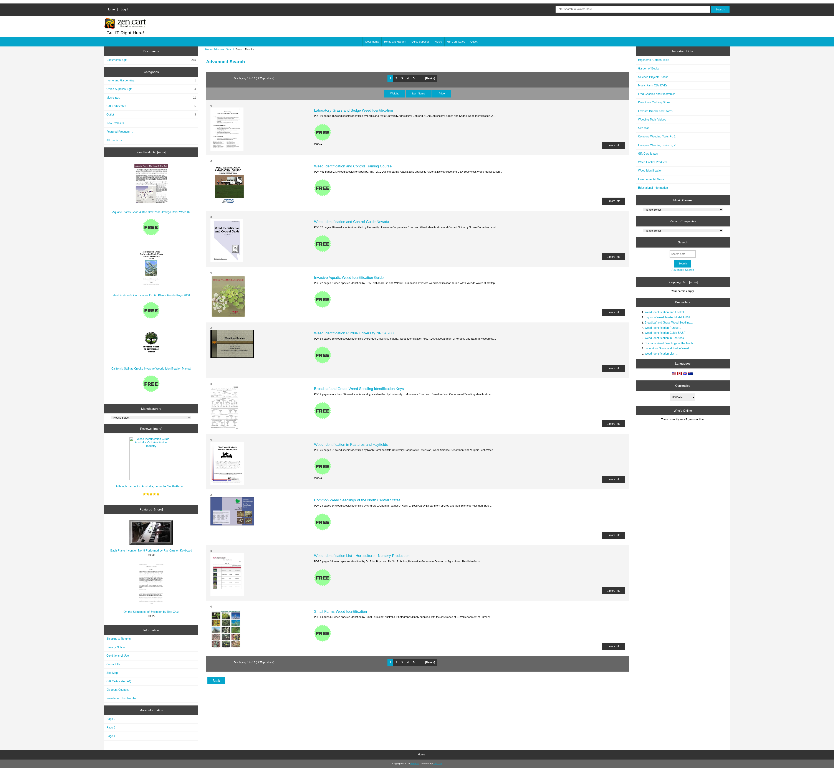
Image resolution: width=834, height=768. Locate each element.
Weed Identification (650, 170)
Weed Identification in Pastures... (666, 338)
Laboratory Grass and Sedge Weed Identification (353, 110)
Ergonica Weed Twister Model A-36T (667, 317)
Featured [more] (151, 509)
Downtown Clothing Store (654, 102)
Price (442, 93)
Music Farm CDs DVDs (653, 85)
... (420, 78)
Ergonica (414, 763)
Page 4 (110, 736)
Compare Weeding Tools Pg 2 (656, 145)
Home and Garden (395, 41)
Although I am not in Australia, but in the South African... (151, 486)
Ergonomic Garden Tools (653, 59)
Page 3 (110, 727)
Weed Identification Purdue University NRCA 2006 (354, 333)
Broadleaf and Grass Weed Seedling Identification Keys (359, 388)
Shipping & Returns (118, 638)
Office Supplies (420, 41)
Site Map (112, 672)
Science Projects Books (653, 77)
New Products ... (116, 123)
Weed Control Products (652, 162)
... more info (613, 145)
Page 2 (110, 718)
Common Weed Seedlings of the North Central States (357, 500)
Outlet (473, 41)
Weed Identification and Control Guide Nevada (351, 222)
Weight (394, 93)
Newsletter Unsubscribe (121, 698)
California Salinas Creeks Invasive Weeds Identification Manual (151, 368)
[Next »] (430, 78)
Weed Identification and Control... (666, 312)
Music (438, 41)
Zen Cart (437, 763)
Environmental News (651, 179)
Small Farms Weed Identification (340, 611)
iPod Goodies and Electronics (656, 94)
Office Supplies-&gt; (151, 89)
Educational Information (653, 187)
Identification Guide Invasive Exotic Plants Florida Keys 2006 (151, 295)
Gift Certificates (456, 41)
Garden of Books (648, 68)
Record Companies (683, 221)
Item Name (418, 93)
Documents (372, 41)
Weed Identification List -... (661, 353)
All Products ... (115, 140)
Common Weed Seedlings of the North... (670, 343)
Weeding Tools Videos (652, 119)
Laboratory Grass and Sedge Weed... (668, 348)
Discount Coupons (117, 689)
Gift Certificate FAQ (118, 681)
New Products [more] (151, 152)
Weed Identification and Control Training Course (353, 166)
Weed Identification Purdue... (663, 327)
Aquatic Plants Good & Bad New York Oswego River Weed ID (151, 212)
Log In (125, 9)
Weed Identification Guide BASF (665, 332)
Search (683, 242)
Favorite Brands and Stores (655, 111)
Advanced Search (224, 49)
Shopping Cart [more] (683, 282)
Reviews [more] (151, 428)
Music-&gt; (151, 97)
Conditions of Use (117, 655)
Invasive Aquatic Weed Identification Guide (349, 277)
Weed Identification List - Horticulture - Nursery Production (361, 555)
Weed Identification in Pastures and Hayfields (351, 444)
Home (111, 9)
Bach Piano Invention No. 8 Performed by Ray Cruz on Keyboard (151, 550)
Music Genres (682, 200)
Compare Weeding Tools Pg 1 (656, 136)
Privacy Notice (115, 647)
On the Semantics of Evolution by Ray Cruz (151, 611)
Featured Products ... (119, 131)
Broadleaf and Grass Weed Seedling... (669, 322)
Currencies (682, 385)
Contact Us (113, 664)
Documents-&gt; (151, 59)
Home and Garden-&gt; (151, 80)
